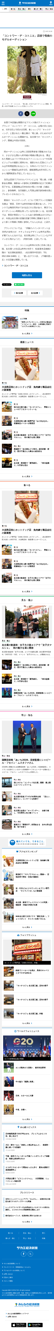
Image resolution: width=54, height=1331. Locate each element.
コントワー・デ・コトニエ (16, 265)
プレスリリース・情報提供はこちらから (17, 1267)
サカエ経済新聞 (27, 3)
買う (29, 9)
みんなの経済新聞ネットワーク (27, 1305)
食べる (13, 9)
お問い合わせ (8, 1274)
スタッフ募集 (8, 1281)
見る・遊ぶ (21, 9)
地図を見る (27, 275)
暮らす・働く (38, 9)
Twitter (30, 1254)
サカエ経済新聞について (12, 1263)
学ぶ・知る (49, 9)
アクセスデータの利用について (14, 1270)
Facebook (23, 1254)
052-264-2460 (9, 256)
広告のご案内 (8, 1277)
